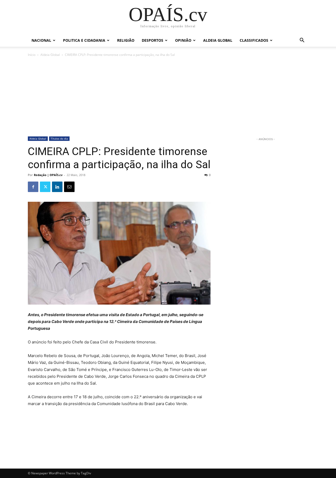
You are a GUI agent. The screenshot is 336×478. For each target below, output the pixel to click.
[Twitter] (45, 187)
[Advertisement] (168, 97)
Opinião (183, 40)
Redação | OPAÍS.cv (48, 175)
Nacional (41, 40)
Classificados (254, 40)
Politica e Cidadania (84, 40)
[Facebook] (33, 187)
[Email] (69, 187)
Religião (125, 40)
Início (31, 54)
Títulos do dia (59, 138)
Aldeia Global (217, 40)
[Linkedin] (57, 187)
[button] (302, 40)
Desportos (152, 40)
